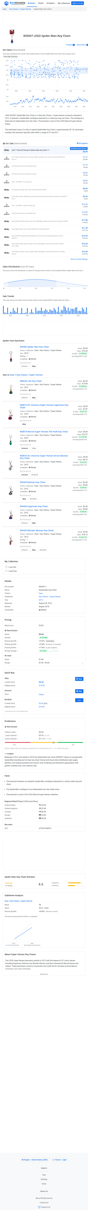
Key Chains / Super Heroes (20, 9)
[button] (19, 56)
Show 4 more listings (79, 259)
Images (69, 45)
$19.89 (85, 384)
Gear (5, 9)
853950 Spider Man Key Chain (34, 346)
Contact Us (44, 1203)
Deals (44, 1184)
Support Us (45, 1207)
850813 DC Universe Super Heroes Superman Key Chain (44, 406)
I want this (79, 367)
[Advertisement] (45, 21)
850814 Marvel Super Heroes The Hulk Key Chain (44, 431)
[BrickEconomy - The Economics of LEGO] (14, 3)
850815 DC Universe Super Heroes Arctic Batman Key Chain (44, 457)
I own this (79, 363)
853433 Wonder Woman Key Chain (37, 530)
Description (81, 45)
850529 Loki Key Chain (31, 381)
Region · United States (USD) (36, 1160)
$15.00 (85, 351)
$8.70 (85, 460)
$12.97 (85, 434)
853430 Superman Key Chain (34, 506)
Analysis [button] (50, 3)
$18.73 (85, 534)
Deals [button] (40, 3)
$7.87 (85, 409)
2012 (26, 387)
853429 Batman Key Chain (32, 482)
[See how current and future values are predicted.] (82, 663)
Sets (44, 1175)
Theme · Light (60, 1160)
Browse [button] (31, 3)
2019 (26, 353)
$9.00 (85, 485)
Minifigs (44, 1179)
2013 (26, 414)
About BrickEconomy (44, 1198)
